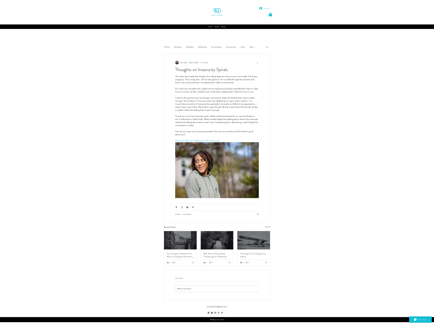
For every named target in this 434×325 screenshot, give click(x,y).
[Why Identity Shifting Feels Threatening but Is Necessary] (217, 240)
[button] (270, 14)
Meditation (190, 47)
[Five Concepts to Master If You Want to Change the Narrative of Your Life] (180, 240)
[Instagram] (215, 313)
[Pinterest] (222, 313)
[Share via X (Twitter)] (182, 207)
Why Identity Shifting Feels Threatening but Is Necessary (215, 255)
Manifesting (202, 47)
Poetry (243, 47)
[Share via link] (193, 207)
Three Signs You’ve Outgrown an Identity (253, 255)
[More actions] (257, 62)
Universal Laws (231, 47)
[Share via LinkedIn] (187, 207)
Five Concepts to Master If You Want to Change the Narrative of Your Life (180, 255)
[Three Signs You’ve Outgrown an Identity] (253, 240)
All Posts (167, 47)
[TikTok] (208, 313)
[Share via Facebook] (176, 207)
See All (267, 227)
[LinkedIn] (212, 313)
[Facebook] (219, 313)
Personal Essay (216, 47)
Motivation (178, 47)
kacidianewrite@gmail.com (217, 307)
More (251, 47)
